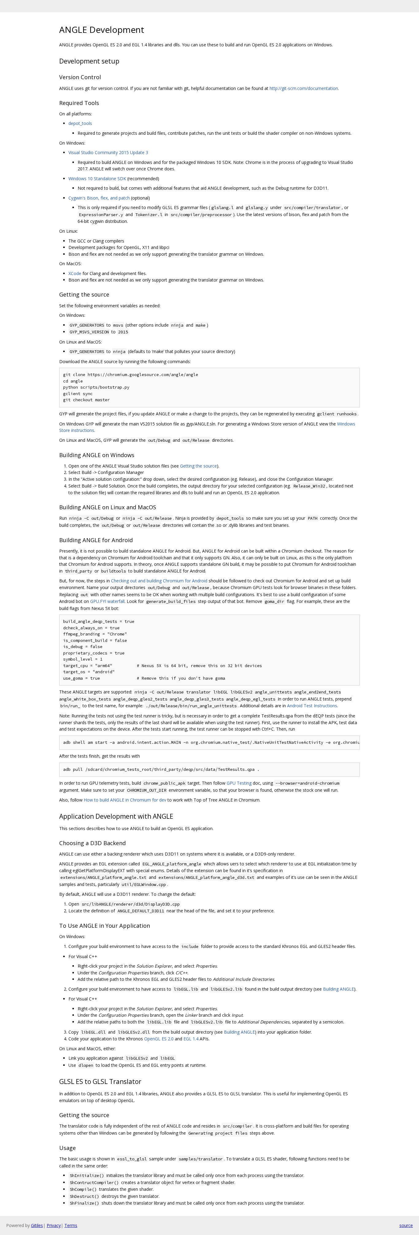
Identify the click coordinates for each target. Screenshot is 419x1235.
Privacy (54, 1225)
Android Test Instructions (312, 706)
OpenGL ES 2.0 (159, 1039)
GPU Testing (239, 783)
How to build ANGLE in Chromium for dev (125, 800)
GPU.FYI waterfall (107, 601)
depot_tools (80, 123)
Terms (70, 1225)
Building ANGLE (338, 989)
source (406, 1225)
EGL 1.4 (190, 1039)
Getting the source (198, 466)
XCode (74, 273)
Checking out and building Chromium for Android (159, 581)
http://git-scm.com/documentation (304, 88)
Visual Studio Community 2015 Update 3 (108, 152)
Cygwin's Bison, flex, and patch (99, 198)
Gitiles (37, 1225)
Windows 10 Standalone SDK (97, 178)
